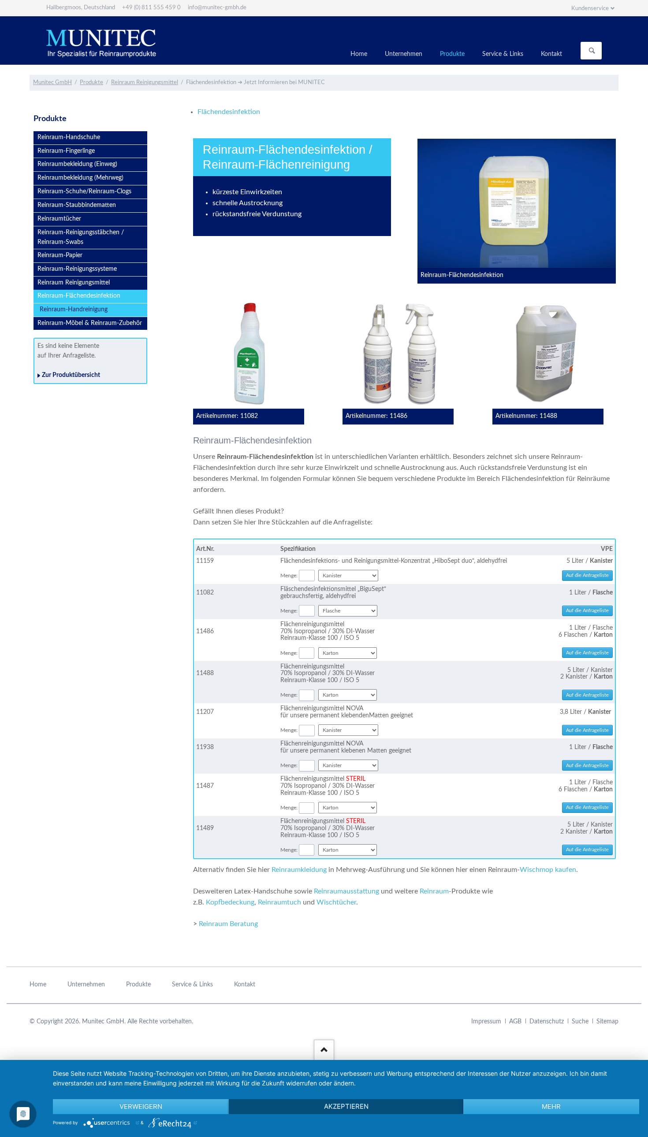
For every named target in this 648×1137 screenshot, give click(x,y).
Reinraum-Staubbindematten (76, 205)
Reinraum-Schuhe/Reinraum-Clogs (84, 191)
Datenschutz (546, 1022)
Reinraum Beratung (228, 923)
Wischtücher (336, 902)
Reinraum (434, 891)
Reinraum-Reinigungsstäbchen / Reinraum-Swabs (80, 237)
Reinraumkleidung (299, 869)
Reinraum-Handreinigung (74, 309)
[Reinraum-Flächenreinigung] (516, 203)
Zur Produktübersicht (71, 375)
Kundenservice (590, 8)
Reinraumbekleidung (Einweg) (77, 164)
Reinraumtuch (279, 902)
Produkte (452, 54)
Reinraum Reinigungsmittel (144, 82)
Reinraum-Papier (59, 255)
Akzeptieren (346, 1106)
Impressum (486, 1022)
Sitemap (607, 1022)
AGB (515, 1022)
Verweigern (140, 1106)
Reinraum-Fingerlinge (66, 151)
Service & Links (502, 54)
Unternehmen (403, 54)
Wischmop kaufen (548, 869)
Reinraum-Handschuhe (68, 137)
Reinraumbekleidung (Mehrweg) (80, 178)
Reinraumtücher (59, 219)
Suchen (592, 50)
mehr (551, 1106)
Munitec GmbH (52, 82)
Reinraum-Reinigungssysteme (77, 269)
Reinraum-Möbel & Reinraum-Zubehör (89, 323)
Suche (580, 1022)
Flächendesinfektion (228, 111)
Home (358, 54)
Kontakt (551, 54)
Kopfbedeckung (230, 902)
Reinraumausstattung (346, 891)
